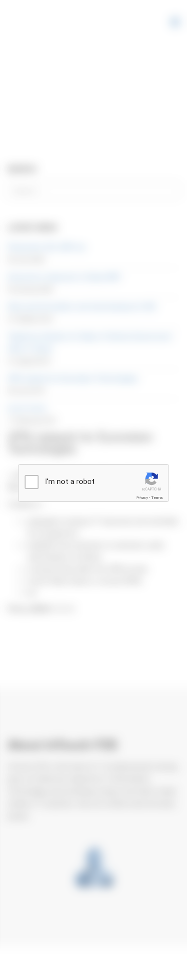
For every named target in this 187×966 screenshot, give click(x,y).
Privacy (142, 497)
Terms (157, 497)
